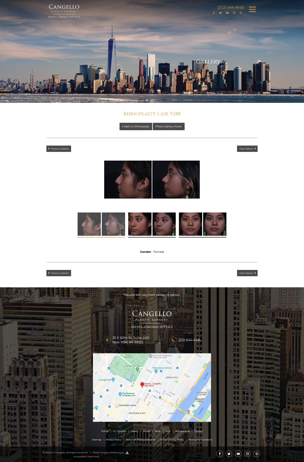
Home (104, 431)
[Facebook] (214, 13)
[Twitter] (221, 13)
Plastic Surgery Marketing (107, 452)
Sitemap (96, 440)
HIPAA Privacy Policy (172, 440)
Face (168, 431)
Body (158, 431)
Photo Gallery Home (169, 126)
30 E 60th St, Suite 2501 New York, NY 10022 (130, 340)
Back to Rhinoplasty (136, 126)
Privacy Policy (113, 440)
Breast (146, 431)
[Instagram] (234, 13)
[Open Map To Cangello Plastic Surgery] (152, 387)
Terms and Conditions (200, 440)
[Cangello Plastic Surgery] (64, 10)
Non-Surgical (182, 431)
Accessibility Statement (86, 456)
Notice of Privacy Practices (141, 440)
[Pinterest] (241, 13)
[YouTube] (227, 13)
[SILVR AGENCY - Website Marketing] (127, 452)
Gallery (134, 431)
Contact (198, 431)
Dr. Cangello (119, 431)
